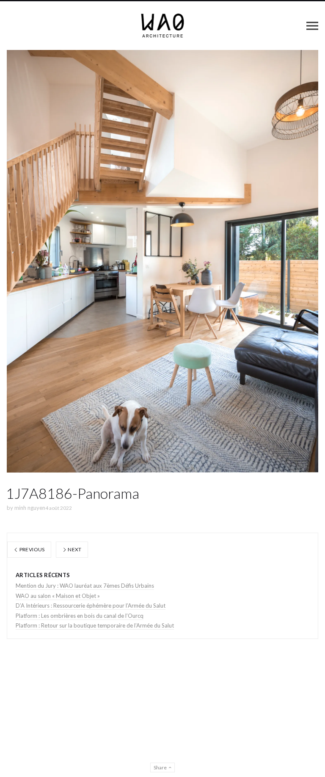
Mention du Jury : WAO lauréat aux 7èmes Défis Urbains (85, 585)
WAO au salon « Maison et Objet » (58, 595)
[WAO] (163, 25)
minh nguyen (29, 507)
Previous (31, 549)
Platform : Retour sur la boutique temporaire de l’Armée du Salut (95, 625)
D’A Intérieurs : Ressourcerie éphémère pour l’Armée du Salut (90, 605)
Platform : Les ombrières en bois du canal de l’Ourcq (79, 615)
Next (74, 549)
